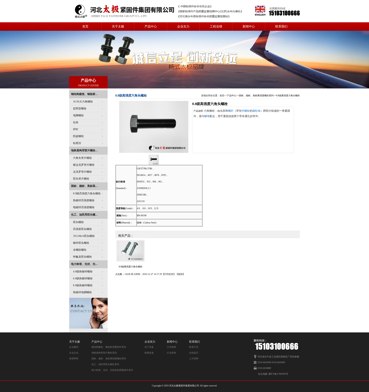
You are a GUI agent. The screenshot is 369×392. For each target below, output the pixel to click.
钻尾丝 (77, 143)
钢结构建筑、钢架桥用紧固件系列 (108, 347)
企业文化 (73, 352)
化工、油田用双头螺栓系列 (105, 364)
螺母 (207, 116)
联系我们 (281, 26)
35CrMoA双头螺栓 (84, 236)
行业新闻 (171, 352)
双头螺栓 (78, 222)
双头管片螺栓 (81, 178)
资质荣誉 (73, 358)
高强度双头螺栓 (82, 229)
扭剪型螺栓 (79, 108)
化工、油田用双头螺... (84, 214)
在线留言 (193, 352)
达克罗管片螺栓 (82, 171)
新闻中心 (249, 26)
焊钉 (75, 129)
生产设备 (149, 347)
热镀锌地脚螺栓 (82, 292)
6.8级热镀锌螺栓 (83, 278)
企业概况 (73, 347)
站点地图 (262, 374)
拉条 (75, 122)
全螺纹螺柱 (79, 249)
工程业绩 (216, 26)
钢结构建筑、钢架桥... (84, 94)
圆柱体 (256, 110)
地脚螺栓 (78, 115)
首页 (85, 26)
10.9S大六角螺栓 (83, 101)
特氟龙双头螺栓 (82, 256)
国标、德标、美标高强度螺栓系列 (256, 95)
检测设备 (149, 352)
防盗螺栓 (78, 136)
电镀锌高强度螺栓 (84, 207)
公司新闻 (171, 347)
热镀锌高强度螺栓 (84, 200)
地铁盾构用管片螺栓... (84, 150)
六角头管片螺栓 (82, 157)
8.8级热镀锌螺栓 (83, 285)
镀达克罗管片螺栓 (84, 164)
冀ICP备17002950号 (278, 374)
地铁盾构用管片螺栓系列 (104, 352)
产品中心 (151, 26)
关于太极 (118, 26)
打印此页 (168, 274)
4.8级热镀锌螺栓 (83, 271)
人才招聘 (193, 358)
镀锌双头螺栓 (81, 242)
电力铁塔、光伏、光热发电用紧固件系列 (112, 370)
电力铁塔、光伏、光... (84, 264)
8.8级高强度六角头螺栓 (87, 193)
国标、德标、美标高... (84, 186)
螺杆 (231, 110)
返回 (180, 274)
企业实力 (183, 26)
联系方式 (193, 347)
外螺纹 (246, 110)
